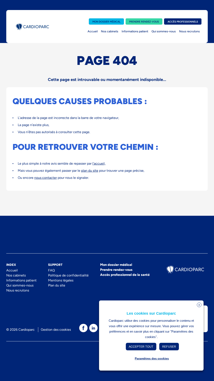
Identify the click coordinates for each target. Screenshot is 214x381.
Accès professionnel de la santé (125, 275)
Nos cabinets (109, 31)
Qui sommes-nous (164, 31)
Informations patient (135, 31)
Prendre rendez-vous (144, 21)
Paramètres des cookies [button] (152, 358)
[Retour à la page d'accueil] (32, 26)
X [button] (199, 305)
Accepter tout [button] (141, 346)
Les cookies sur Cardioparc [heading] (151, 313)
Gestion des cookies (56, 330)
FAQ (51, 270)
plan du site (89, 171)
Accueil (93, 31)
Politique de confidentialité (68, 275)
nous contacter (45, 178)
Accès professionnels (183, 21)
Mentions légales (60, 280)
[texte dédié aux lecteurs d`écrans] (83, 328)
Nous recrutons (189, 31)
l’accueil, (99, 163)
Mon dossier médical (106, 21)
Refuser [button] (169, 346)
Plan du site (56, 285)
